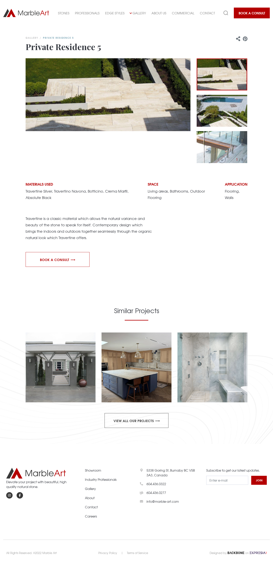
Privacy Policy (107, 553)
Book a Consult (252, 12)
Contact (207, 13)
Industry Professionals (101, 479)
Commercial (183, 13)
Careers (91, 516)
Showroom (93, 470)
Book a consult (54, 259)
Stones (63, 13)
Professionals (87, 13)
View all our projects (134, 420)
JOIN (259, 480)
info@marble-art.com (162, 501)
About (90, 497)
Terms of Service (137, 553)
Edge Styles (115, 13)
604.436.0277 (156, 492)
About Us (158, 13)
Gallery (139, 13)
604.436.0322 (156, 483)
